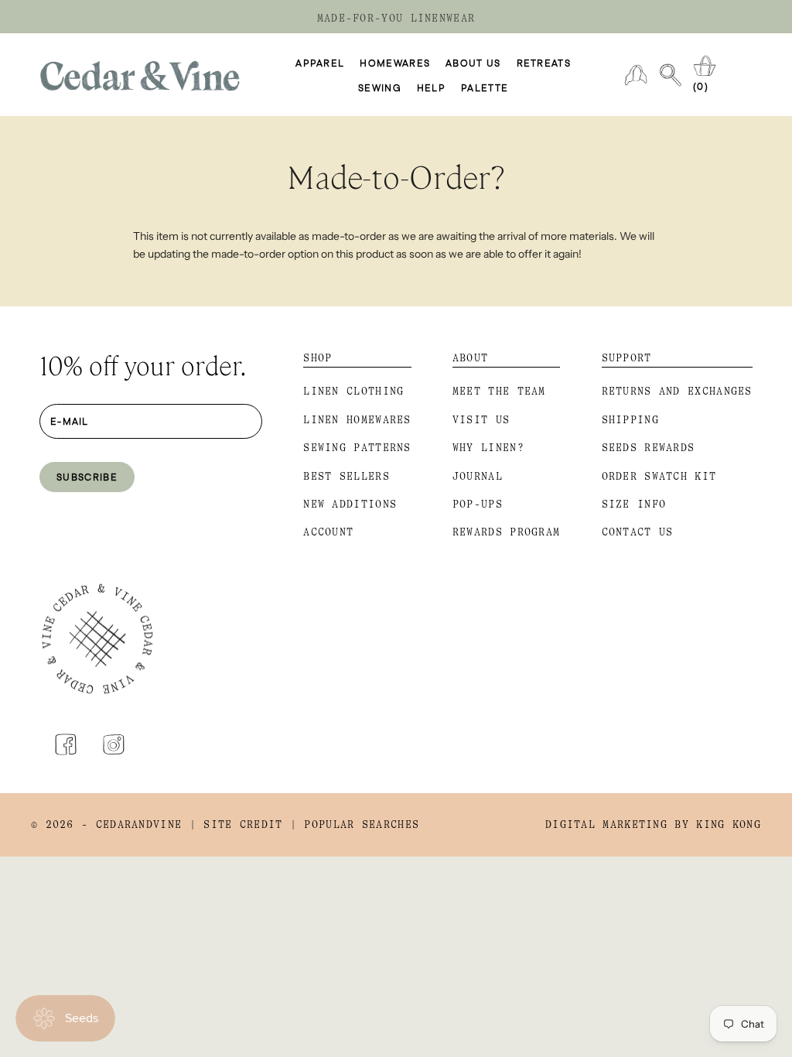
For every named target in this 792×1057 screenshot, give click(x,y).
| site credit (236, 824)
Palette (484, 87)
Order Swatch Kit (659, 476)
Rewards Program (506, 532)
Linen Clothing (353, 391)
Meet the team (499, 391)
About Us (473, 62)
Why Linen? (488, 447)
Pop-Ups (477, 504)
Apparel (319, 62)
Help (431, 87)
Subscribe (87, 476)
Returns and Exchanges (677, 391)
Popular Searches (361, 824)
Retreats (544, 62)
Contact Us (638, 532)
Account (328, 532)
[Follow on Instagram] (113, 744)
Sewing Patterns (357, 447)
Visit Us (481, 420)
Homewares (395, 62)
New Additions (350, 504)
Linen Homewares (357, 420)
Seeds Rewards (648, 447)
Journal (477, 476)
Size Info (634, 504)
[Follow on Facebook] (65, 744)
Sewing (379, 87)
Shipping (630, 420)
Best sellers (346, 476)
